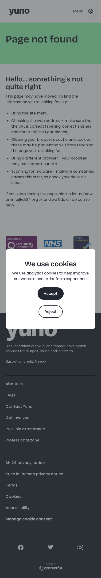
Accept (51, 293)
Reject (51, 311)
